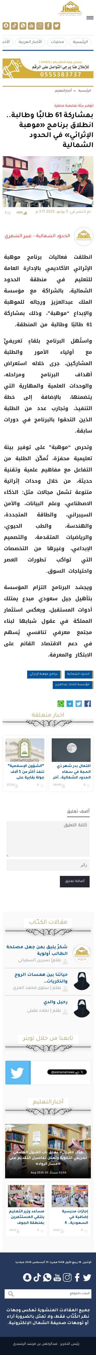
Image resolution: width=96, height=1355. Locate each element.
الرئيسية (80, 42)
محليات (57, 42)
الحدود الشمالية (78, 674)
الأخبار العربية (30, 42)
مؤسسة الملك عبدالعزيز (72, 684)
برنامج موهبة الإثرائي (44, 674)
